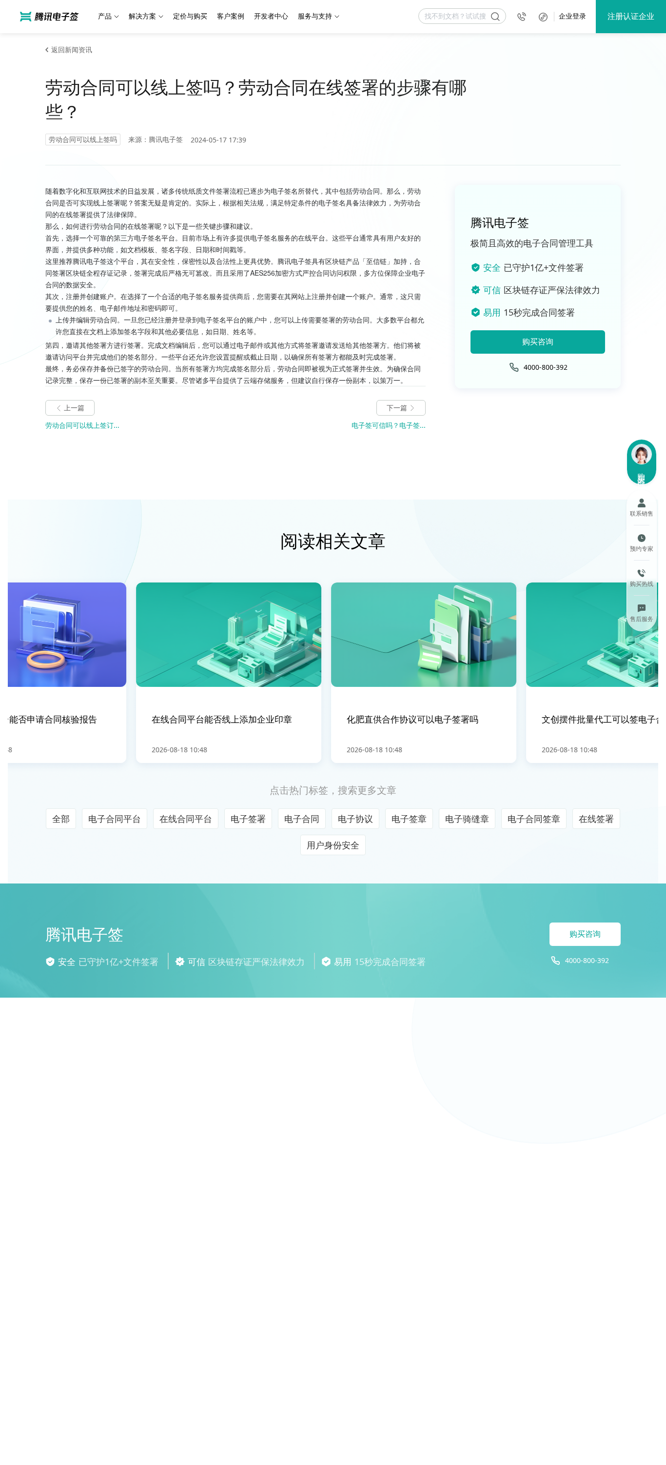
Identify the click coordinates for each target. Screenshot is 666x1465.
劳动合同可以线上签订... (82, 425)
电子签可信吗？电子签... (389, 425)
